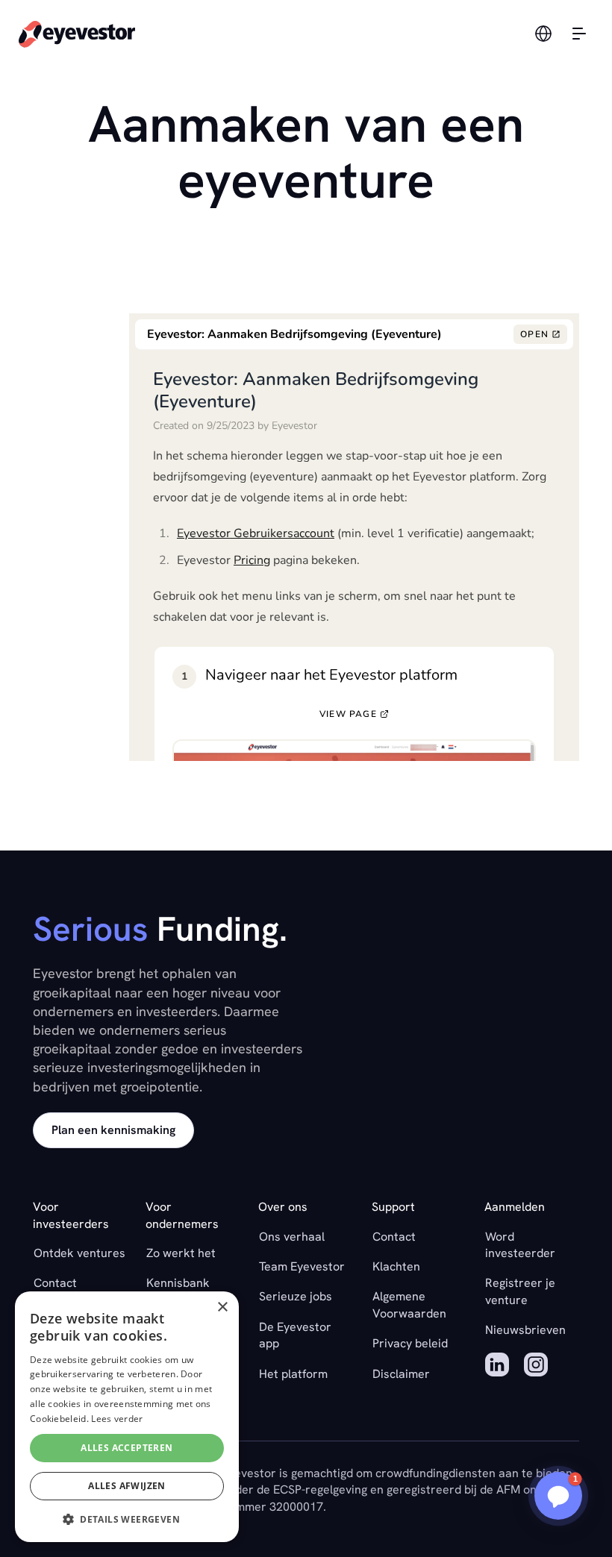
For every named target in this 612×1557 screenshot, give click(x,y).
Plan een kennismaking (113, 1130)
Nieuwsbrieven (525, 1330)
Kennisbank (178, 1283)
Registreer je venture (520, 1291)
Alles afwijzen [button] (127, 1485)
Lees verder (117, 1418)
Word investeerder (520, 1245)
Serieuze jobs (295, 1296)
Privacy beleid (410, 1343)
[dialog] (127, 1416)
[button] (558, 1496)
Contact (55, 1283)
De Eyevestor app (295, 1335)
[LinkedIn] (497, 1367)
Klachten (396, 1266)
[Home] (77, 33)
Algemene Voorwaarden (409, 1304)
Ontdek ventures (79, 1253)
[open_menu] (579, 33)
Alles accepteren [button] (126, 1447)
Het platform (293, 1374)
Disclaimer (401, 1374)
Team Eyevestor (302, 1266)
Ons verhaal (292, 1236)
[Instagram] (536, 1367)
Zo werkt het (181, 1253)
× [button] (222, 1307)
